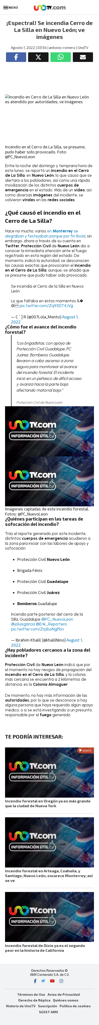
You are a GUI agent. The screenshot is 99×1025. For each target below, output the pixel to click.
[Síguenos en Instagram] (61, 981)
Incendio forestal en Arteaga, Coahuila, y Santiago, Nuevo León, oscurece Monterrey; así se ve (49, 875)
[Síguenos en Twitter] (43, 981)
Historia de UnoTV (21, 1006)
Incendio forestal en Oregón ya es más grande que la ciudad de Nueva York (48, 803)
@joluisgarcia (23, 624)
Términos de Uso (31, 994)
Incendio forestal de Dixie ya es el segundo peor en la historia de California (45, 947)
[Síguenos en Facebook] (35, 981)
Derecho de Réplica (34, 1000)
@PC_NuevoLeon (57, 619)
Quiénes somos (65, 1000)
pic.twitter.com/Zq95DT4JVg (46, 305)
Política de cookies (75, 1006)
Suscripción (47, 1006)
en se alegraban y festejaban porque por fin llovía (45, 233)
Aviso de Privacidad (64, 994)
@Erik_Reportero (51, 624)
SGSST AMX (48, 1012)
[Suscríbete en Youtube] (52, 981)
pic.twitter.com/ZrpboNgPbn (37, 629)
